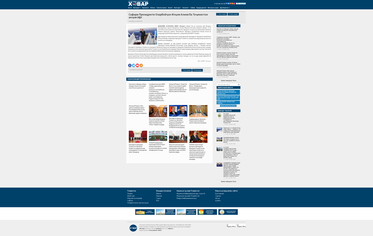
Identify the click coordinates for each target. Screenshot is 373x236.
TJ (214, 3)
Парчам (159, 196)
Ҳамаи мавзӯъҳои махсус (228, 105)
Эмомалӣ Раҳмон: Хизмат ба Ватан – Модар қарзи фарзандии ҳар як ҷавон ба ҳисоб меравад (228, 64)
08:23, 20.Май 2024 (223, 49)
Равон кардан (233, 14)
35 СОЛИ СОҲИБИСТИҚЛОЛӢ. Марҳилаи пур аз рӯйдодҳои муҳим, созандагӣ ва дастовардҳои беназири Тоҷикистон (231, 118)
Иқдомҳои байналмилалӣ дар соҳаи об (191, 194)
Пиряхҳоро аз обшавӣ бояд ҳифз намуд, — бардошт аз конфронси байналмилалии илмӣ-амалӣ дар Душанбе (231, 130)
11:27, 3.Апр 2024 (222, 77)
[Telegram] (133, 65)
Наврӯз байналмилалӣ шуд (186, 198)
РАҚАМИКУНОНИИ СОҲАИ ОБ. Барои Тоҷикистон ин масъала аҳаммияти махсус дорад (231, 140)
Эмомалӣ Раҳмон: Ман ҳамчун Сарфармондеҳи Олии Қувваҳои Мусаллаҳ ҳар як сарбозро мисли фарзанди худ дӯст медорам (137, 109)
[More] (141, 65)
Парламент (145, 8)
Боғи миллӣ (219, 194)
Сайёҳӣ (192, 8)
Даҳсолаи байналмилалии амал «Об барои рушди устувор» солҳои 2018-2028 (228, 98)
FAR (225, 3)
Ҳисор (217, 198)
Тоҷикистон (131, 191)
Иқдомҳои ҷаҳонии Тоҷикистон (188, 191)
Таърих (130, 194)
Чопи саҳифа (221, 14)
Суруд (158, 198)
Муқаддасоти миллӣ (163, 191)
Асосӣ (130, 8)
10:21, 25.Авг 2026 (229, 178)
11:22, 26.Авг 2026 (229, 143)
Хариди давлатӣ (201, 8)
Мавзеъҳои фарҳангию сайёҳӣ (226, 191)
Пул (157, 201)
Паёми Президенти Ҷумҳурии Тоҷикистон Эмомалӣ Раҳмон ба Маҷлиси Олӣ (226, 92)
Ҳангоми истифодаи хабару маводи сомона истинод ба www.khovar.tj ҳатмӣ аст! (137, 86)
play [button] (238, 3)
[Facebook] (130, 65)
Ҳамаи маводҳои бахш (228, 80)
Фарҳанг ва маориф (134, 198)
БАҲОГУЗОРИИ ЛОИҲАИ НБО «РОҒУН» (226, 102)
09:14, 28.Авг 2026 (229, 124)
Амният (170, 8)
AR (222, 3)
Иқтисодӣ (131, 196)
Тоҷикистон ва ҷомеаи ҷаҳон (137, 203)
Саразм (218, 196)
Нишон (158, 194)
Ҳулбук (217, 201)
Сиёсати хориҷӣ (161, 8)
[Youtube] (137, 65)
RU (217, 3)
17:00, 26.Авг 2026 (229, 134)
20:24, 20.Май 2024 (223, 33)
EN (219, 3)
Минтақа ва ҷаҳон (213, 8)
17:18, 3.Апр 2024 (222, 67)
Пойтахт (152, 8)
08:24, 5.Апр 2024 (222, 59)
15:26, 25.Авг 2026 (229, 159)
